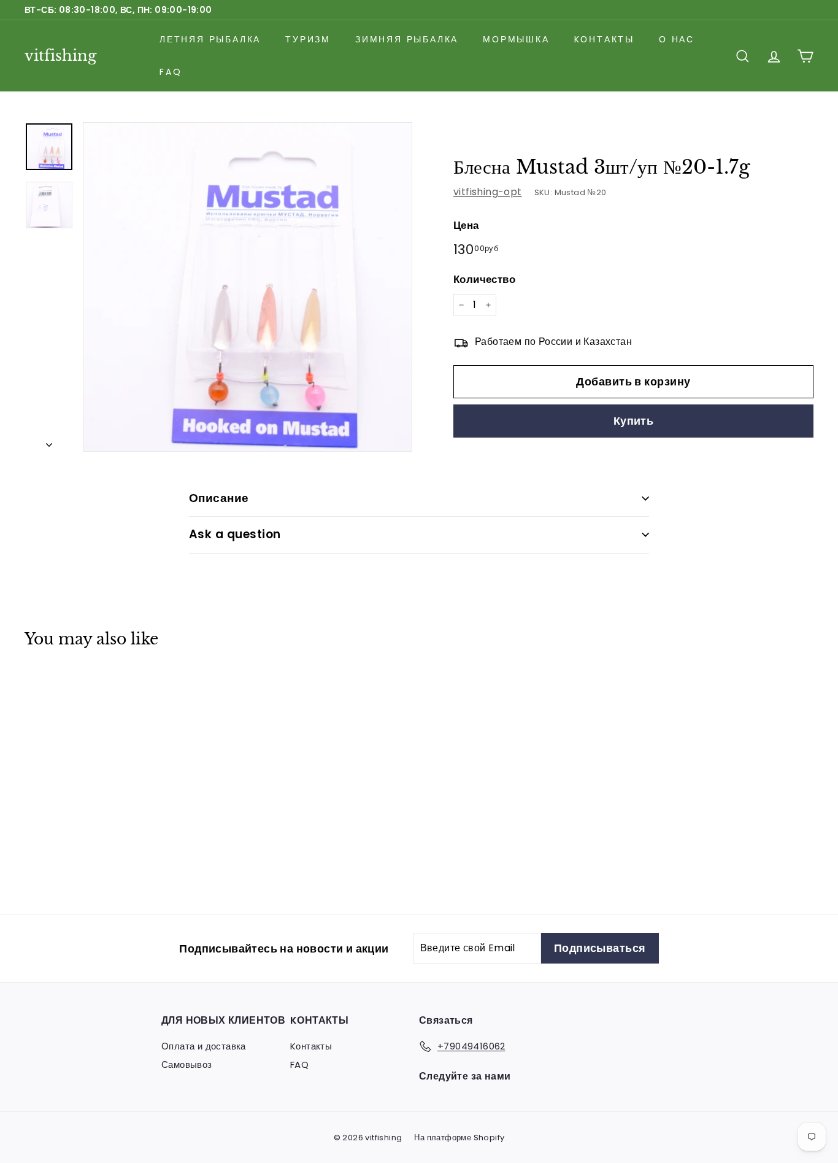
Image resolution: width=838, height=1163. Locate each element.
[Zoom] (247, 287)
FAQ (171, 72)
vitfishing (60, 55)
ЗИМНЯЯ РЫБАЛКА (406, 39)
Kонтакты (604, 39)
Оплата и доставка (203, 1046)
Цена (466, 225)
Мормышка (516, 39)
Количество (484, 279)
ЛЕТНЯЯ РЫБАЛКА (210, 39)
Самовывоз (186, 1064)
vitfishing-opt (487, 192)
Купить (633, 420)
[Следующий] (49, 441)
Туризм (308, 39)
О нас (676, 39)
